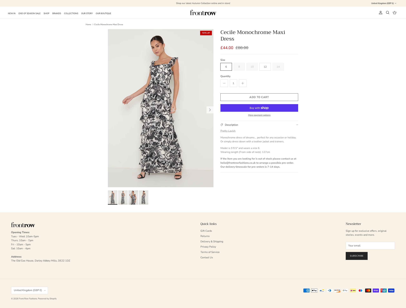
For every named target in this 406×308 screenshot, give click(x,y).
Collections (71, 13)
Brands (56, 13)
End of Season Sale (30, 13)
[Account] (380, 13)
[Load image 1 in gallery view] (160, 108)
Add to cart (259, 97)
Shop (46, 13)
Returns (205, 236)
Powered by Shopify (47, 298)
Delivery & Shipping (211, 241)
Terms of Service (210, 252)
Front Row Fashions (28, 298)
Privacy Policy (208, 246)
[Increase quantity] (242, 83)
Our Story (87, 13)
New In (12, 13)
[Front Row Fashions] (203, 13)
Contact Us (206, 257)
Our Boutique (103, 13)
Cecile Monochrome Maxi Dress (108, 24)
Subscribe (356, 255)
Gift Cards (206, 231)
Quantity (225, 76)
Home (88, 24)
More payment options (259, 115)
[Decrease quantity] (224, 83)
